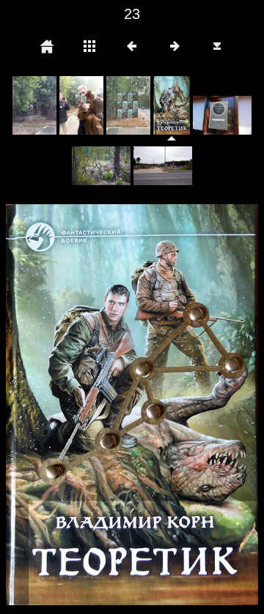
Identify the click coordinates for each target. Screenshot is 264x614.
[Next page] (182, 404)
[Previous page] (56, 404)
